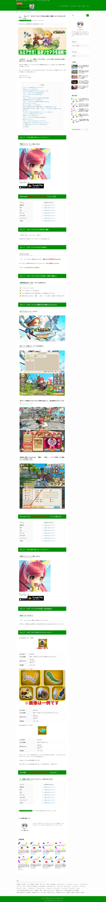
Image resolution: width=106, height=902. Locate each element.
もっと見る (25, 126)
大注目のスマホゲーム (51, 892)
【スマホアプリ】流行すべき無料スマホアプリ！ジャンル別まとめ (37, 112)
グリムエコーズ (59, 886)
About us (62, 898)
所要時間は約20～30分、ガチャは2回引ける (32, 99)
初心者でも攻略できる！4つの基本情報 (72, 890)
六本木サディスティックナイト (49, 890)
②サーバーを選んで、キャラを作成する (32, 105)
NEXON (37, 884)
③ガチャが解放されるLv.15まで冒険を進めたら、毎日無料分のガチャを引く (40, 106)
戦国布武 (73, 892)
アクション (76, 884)
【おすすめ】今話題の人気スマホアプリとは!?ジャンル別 (35, 91)
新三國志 (82, 892)
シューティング (82, 886)
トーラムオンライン (31, 888)
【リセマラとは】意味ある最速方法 (25, 20)
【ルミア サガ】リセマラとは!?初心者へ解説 (33, 92)
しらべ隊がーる (24, 830)
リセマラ (78, 888)
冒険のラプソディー (59, 890)
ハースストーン (49, 888)
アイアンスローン (69, 884)
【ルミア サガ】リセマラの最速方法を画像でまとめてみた (36, 101)
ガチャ (24, 886)
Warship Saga (52, 884)
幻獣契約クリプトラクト (60, 892)
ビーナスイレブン (57, 888)
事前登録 (36, 890)
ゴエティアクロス (67, 886)
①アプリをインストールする (29, 103)
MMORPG (32, 884)
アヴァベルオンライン (84, 884)
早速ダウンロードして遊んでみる (30, 89)
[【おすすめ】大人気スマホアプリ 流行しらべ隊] (25, 6)
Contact (53, 898)
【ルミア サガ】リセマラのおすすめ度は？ (33, 94)
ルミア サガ (54, 810)
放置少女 (77, 892)
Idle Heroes (24, 884)
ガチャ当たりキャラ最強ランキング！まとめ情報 (35, 886)
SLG (44, 884)
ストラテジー (19, 888)
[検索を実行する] (87, 15)
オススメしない (26, 96)
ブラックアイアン (64, 888)
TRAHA (47, 884)
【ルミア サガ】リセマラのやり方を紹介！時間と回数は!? (36, 98)
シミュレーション (75, 886)
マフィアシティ (72, 888)
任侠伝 (41, 890)
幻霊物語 (68, 892)
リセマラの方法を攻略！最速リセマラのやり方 (42, 810)
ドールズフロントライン (40, 888)
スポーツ (24, 888)
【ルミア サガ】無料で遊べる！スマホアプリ (33, 87)
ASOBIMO (18, 884)
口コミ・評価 (43, 892)
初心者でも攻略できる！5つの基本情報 (24, 892)
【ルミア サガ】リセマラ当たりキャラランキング (34, 120)
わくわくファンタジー (61, 884)
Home (43, 898)
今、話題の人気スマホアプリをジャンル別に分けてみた (35, 124)
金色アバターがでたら (28, 119)
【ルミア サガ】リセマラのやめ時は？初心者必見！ (34, 117)
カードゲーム (19, 886)
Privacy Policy (48, 898)
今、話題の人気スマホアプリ (49, 205)
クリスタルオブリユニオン (50, 886)
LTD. (28, 884)
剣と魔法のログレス (35, 892)
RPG (41, 884)
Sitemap (57, 898)
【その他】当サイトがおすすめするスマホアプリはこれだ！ (36, 122)
